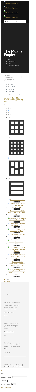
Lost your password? (6, 387)
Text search (7, 75)
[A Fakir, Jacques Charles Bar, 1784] (17, 236)
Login (13, 384)
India (9, 63)
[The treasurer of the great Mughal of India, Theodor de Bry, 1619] (17, 251)
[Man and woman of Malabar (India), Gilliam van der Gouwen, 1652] (17, 214)
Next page (7, 281)
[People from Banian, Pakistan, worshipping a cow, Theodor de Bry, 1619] (17, 265)
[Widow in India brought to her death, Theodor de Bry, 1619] (17, 243)
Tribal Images (11, 61)
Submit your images (9, 312)
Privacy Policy (8, 367)
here (5, 348)
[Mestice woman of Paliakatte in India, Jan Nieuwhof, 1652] (17, 220)
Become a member (9, 332)
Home (9, 59)
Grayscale (13, 86)
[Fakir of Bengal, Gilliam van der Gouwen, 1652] (17, 225)
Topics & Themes (9, 79)
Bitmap (12, 91)
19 (8, 279)
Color (11, 84)
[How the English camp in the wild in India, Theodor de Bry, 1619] (17, 258)
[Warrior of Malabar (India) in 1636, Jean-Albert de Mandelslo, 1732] (17, 207)
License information (18, 367)
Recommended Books (16, 95)
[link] (22, 22)
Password (4, 380)
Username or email (6, 377)
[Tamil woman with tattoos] (17, 200)
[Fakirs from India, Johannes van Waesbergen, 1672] (17, 231)
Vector (12, 89)
